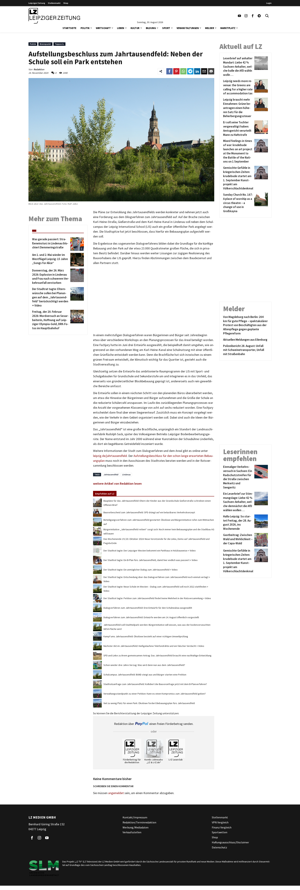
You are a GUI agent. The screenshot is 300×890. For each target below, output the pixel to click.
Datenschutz (219, 847)
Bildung (151, 28)
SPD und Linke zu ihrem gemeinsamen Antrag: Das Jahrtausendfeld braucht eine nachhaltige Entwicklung (157, 655)
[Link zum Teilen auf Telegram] (190, 71)
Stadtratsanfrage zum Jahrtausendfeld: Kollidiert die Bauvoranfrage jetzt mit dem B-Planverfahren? (155, 684)
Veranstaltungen (188, 28)
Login (269, 3)
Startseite (69, 28)
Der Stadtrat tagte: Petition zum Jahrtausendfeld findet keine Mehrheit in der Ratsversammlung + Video (157, 598)
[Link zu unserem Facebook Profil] (252, 15)
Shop (65, 3)
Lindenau (126, 474)
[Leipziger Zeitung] (54, 16)
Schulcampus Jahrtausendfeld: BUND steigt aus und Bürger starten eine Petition (144, 674)
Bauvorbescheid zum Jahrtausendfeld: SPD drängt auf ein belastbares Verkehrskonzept (149, 512)
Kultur (135, 28)
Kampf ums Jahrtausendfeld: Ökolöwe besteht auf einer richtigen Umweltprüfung (145, 636)
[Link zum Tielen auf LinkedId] (197, 71)
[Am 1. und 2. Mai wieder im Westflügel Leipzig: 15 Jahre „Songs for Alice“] (76, 259)
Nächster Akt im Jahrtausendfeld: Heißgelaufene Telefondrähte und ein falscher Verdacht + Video (153, 646)
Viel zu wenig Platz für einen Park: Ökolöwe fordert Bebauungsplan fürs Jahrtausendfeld (149, 703)
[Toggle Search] (267, 15)
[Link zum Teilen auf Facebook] (169, 71)
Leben (120, 28)
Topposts (59, 44)
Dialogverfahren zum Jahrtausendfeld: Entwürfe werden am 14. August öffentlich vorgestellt (151, 617)
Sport (166, 28)
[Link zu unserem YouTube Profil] (239, 15)
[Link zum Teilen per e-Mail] (204, 71)
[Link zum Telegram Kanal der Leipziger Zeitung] (259, 15)
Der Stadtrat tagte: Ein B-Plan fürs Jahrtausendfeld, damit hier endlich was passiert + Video (150, 560)
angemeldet (116, 793)
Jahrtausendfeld (110, 474)
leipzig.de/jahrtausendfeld (110, 456)
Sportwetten (219, 832)
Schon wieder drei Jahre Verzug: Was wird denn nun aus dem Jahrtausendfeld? (144, 665)
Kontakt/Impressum (135, 817)
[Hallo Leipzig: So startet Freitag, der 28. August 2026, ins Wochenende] (260, 522)
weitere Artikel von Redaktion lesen (117, 484)
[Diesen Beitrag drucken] (211, 71)
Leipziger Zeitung (36, 3)
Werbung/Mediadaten (135, 827)
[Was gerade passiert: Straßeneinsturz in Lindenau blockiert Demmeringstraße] (76, 244)
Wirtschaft (103, 28)
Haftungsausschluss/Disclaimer (230, 842)
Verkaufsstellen (132, 832)
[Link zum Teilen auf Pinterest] (176, 71)
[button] (91, 28)
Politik (85, 28)
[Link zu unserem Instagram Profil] (246, 15)
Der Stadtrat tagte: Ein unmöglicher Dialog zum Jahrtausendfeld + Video (140, 569)
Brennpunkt (45, 44)
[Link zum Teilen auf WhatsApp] (183, 71)
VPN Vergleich (220, 822)
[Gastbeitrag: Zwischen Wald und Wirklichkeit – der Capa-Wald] (260, 540)
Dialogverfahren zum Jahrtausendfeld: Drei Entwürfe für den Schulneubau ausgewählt (147, 607)
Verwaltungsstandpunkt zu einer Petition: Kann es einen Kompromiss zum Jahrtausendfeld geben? (154, 693)
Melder (209, 28)
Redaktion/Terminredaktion (139, 822)
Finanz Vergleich (221, 827)
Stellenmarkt (54, 3)
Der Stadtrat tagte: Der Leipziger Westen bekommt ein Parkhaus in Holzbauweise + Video (149, 550)
